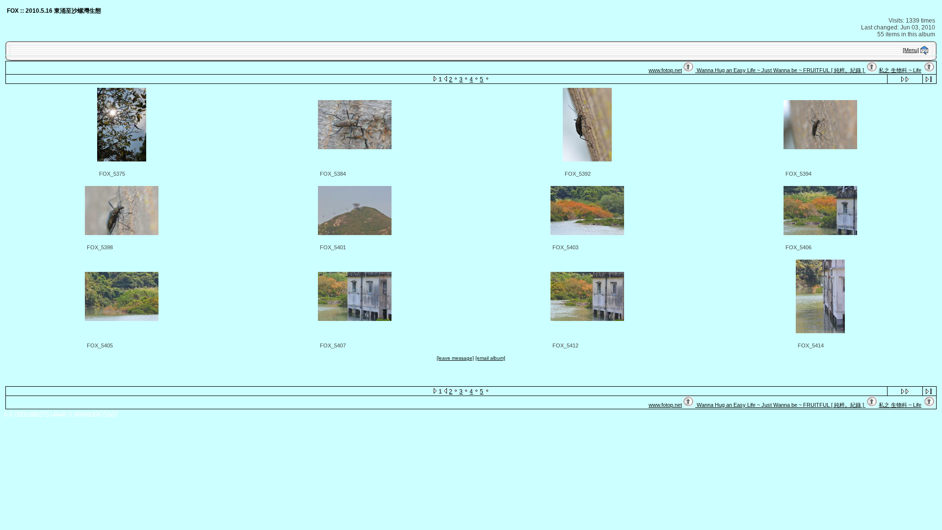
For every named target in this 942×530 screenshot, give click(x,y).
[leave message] (455, 358)
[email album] (490, 358)
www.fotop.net (665, 70)
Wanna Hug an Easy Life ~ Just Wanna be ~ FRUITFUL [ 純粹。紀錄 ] (780, 70)
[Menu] (911, 50)
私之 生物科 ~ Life (900, 70)
